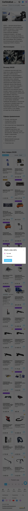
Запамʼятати (8, 260)
